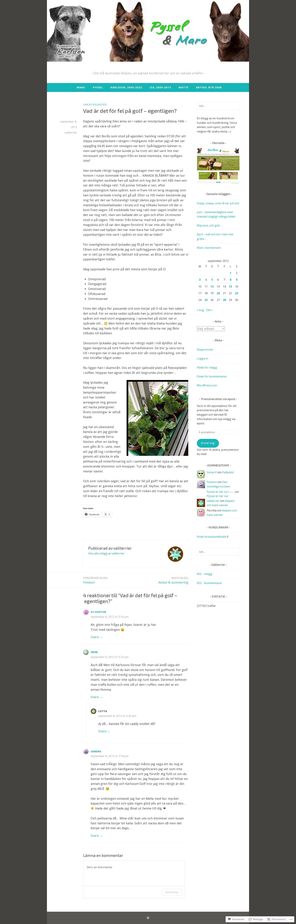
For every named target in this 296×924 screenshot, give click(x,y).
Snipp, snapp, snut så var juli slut (218, 203)
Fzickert (212, 482)
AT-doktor (98, 611)
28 (224, 300)
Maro (81, 87)
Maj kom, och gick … (209, 225)
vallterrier (70, 132)
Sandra (96, 751)
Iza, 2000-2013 (160, 87)
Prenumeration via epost (218, 399)
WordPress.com (207, 385)
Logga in (202, 358)
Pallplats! (228, 472)
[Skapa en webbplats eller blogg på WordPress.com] (148, 918)
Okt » (209, 310)
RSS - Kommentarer (209, 583)
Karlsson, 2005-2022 (126, 87)
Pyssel (98, 87)
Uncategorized (95, 104)
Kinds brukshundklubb (211, 537)
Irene (94, 652)
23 (236, 293)
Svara (95, 637)
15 (230, 286)
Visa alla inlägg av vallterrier (106, 553)
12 (212, 286)
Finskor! (95, 580)
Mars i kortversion (209, 248)
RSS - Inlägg (204, 574)
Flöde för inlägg (207, 367)
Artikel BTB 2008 (209, 87)
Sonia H (212, 472)
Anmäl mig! (208, 443)
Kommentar (172, 892)
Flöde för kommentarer (212, 376)
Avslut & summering (173, 580)
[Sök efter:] (218, 106)
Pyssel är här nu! (217, 496)
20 (218, 293)
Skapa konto (205, 349)
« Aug (200, 310)
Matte (183, 87)
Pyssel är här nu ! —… (220, 492)
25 (206, 300)
